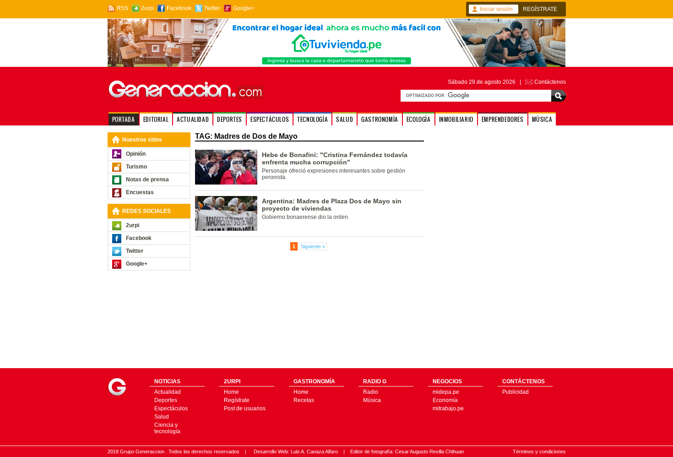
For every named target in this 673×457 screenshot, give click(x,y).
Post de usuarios (245, 408)
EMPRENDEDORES (503, 119)
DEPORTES (229, 119)
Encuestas (140, 192)
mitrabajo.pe (448, 408)
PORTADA (123, 119)
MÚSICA (542, 119)
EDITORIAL (155, 119)
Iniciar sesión (496, 9)
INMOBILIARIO (456, 119)
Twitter (212, 8)
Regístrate (237, 400)
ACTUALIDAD (193, 119)
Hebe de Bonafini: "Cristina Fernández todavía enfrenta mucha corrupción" (334, 158)
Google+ (244, 8)
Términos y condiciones (539, 451)
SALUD (344, 119)
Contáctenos (550, 82)
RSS (122, 8)
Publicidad (515, 392)
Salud (161, 416)
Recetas (303, 400)
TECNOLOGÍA (312, 119)
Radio (370, 392)
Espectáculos (171, 408)
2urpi (147, 8)
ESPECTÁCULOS (269, 119)
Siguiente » (313, 246)
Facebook (179, 8)
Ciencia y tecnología (167, 428)
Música (372, 400)
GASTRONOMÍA (379, 119)
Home (231, 392)
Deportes (165, 400)
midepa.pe (446, 392)
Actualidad (167, 392)
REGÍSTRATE (540, 9)
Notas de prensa (147, 179)
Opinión (136, 154)
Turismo (136, 166)
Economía (445, 400)
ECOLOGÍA (419, 119)
